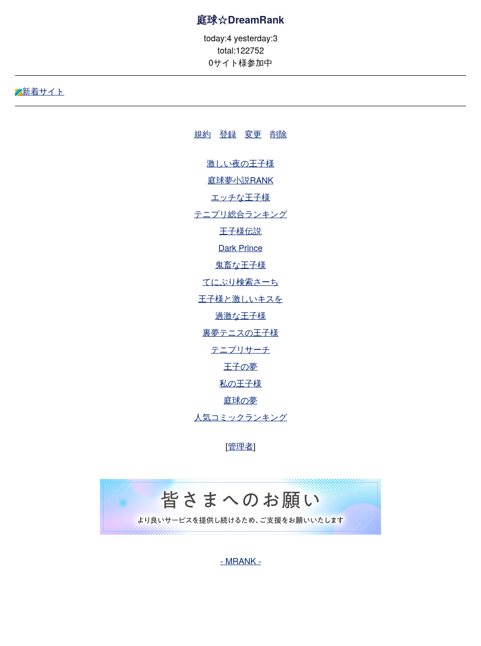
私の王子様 (240, 383)
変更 (253, 133)
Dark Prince (240, 247)
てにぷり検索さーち (240, 281)
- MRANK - (240, 560)
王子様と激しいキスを (240, 298)
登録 (227, 133)
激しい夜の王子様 (240, 163)
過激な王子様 (240, 315)
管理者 (240, 446)
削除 (278, 133)
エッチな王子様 (240, 196)
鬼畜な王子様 (240, 264)
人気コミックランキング (240, 416)
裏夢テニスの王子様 (240, 332)
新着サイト (43, 91)
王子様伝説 (240, 230)
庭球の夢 (240, 400)
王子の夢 (240, 366)
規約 (202, 133)
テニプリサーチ (240, 349)
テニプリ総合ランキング (240, 213)
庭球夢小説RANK (240, 179)
